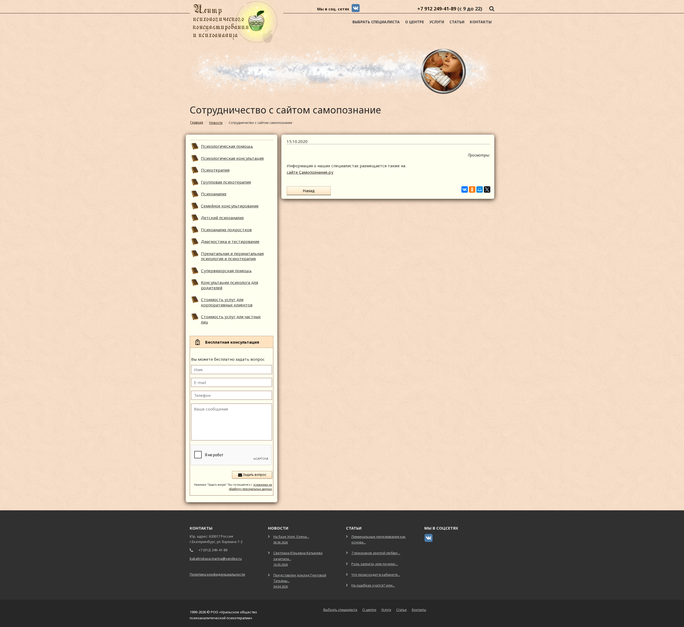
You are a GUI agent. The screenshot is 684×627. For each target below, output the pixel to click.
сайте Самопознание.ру (310, 172)
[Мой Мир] (479, 189)
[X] (487, 189)
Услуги (436, 21)
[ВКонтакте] (464, 189)
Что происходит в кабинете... (375, 574)
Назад (309, 190)
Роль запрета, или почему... (374, 563)
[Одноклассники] (472, 189)
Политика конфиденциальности (217, 574)
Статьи (456, 21)
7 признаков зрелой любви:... (375, 552)
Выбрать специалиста (376, 21)
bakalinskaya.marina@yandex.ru (216, 558)
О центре (414, 21)
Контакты (481, 21)
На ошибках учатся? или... (373, 585)
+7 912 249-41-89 (436, 8)
